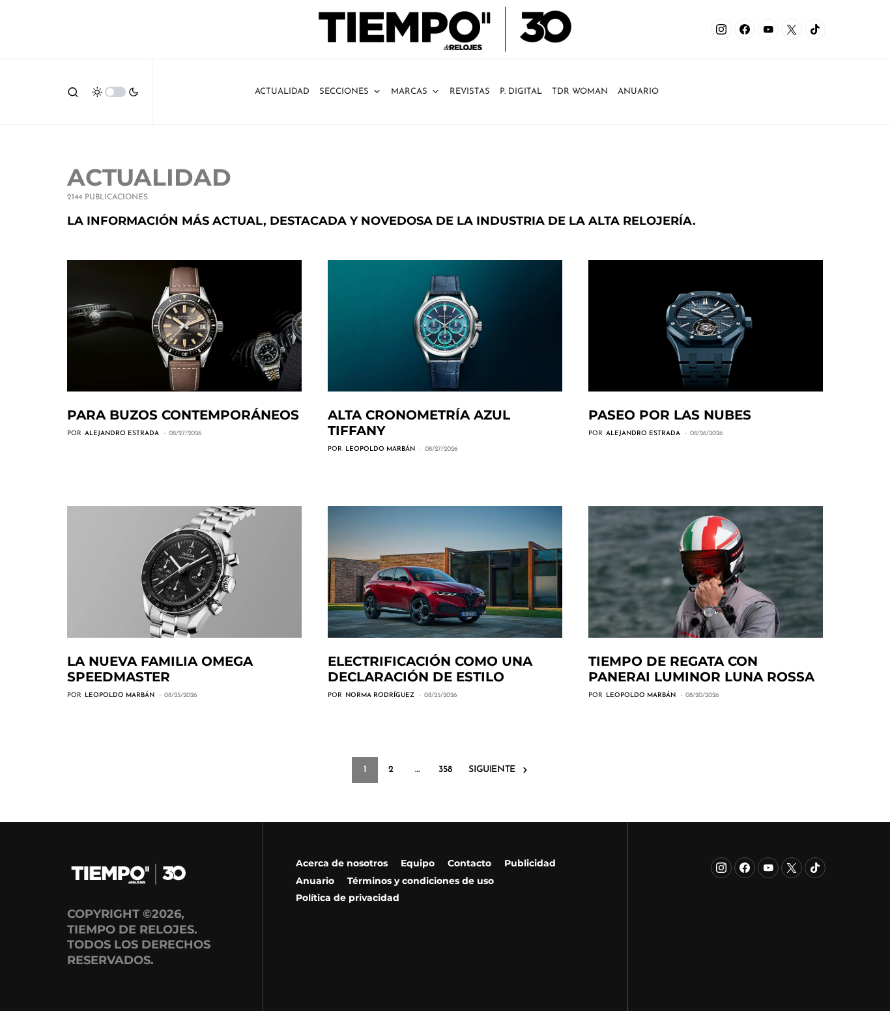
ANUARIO (638, 91)
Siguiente (491, 770)
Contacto (469, 863)
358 (445, 770)
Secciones (344, 91)
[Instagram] (721, 29)
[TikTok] (815, 29)
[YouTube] (768, 29)
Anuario (315, 881)
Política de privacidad (347, 898)
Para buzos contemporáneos (183, 415)
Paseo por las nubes (669, 415)
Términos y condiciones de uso (420, 881)
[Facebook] (744, 29)
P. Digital (521, 91)
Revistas (470, 91)
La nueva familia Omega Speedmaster (160, 669)
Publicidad (530, 863)
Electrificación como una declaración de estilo (430, 669)
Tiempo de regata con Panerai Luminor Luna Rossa (701, 669)
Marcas (409, 91)
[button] (73, 92)
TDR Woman (580, 91)
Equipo (418, 863)
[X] (791, 29)
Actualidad (282, 91)
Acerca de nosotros (342, 863)
